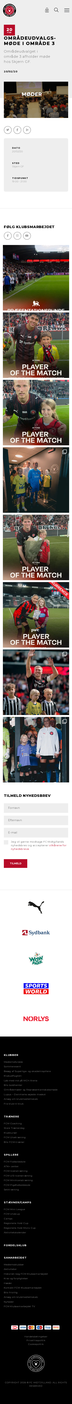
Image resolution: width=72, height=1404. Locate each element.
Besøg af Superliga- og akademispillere (27, 1071)
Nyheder (9, 1301)
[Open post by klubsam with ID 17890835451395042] (36, 749)
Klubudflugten (13, 1076)
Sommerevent (12, 1066)
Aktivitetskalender (15, 1232)
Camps (8, 1218)
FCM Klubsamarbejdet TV (19, 1306)
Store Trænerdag (14, 1128)
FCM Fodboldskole (15, 1161)
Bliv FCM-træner (14, 1142)
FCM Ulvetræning (15, 1137)
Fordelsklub (15, 1245)
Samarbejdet (15, 1257)
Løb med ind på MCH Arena (20, 1080)
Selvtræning (11, 1189)
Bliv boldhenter (13, 1085)
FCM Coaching (13, 1123)
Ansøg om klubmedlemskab (21, 1099)
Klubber (11, 1054)
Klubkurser (10, 1132)
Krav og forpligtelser (16, 1278)
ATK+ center (11, 1166)
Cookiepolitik (36, 1344)
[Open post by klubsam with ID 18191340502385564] (36, 412)
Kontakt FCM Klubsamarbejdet (23, 1287)
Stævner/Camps (17, 1202)
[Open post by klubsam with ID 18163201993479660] (36, 345)
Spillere (11, 1154)
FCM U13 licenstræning (18, 1175)
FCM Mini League (14, 1209)
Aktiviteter (10, 1269)
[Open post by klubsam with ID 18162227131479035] (36, 682)
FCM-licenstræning (16, 1171)
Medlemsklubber (14, 1264)
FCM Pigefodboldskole (17, 1185)
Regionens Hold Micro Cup (20, 1228)
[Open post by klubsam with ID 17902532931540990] (36, 480)
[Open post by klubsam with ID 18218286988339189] (36, 278)
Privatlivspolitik (36, 1340)
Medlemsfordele (13, 1062)
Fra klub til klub (14, 1103)
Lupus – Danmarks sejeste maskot (25, 1094)
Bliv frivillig (11, 1292)
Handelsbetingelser (35, 1336)
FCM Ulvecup (12, 1214)
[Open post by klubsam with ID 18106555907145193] (36, 547)
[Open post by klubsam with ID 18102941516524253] (36, 615)
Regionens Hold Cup (16, 1223)
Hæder (8, 1283)
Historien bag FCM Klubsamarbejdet (26, 1274)
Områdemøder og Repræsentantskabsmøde (31, 1089)
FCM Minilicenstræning (18, 1180)
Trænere (11, 1116)
